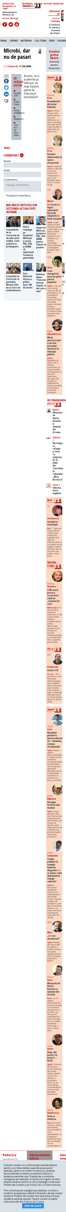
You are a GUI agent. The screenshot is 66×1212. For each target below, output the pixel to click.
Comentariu (10, 179)
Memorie (18, 118)
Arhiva (38, 3)
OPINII (14, 40)
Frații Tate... (17, 103)
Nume (7, 161)
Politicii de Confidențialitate (45, 1184)
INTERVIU (26, 40)
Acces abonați (10, 18)
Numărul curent (27, 4)
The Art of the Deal (16, 130)
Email (7, 170)
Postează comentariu (18, 195)
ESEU (52, 40)
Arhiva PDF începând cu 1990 (9, 6)
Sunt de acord (33, 1205)
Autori (48, 3)
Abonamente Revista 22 (9, 13)
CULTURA (40, 40)
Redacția (58, 3)
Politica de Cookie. (34, 1201)
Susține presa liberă (54, 60)
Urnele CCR (17, 94)
